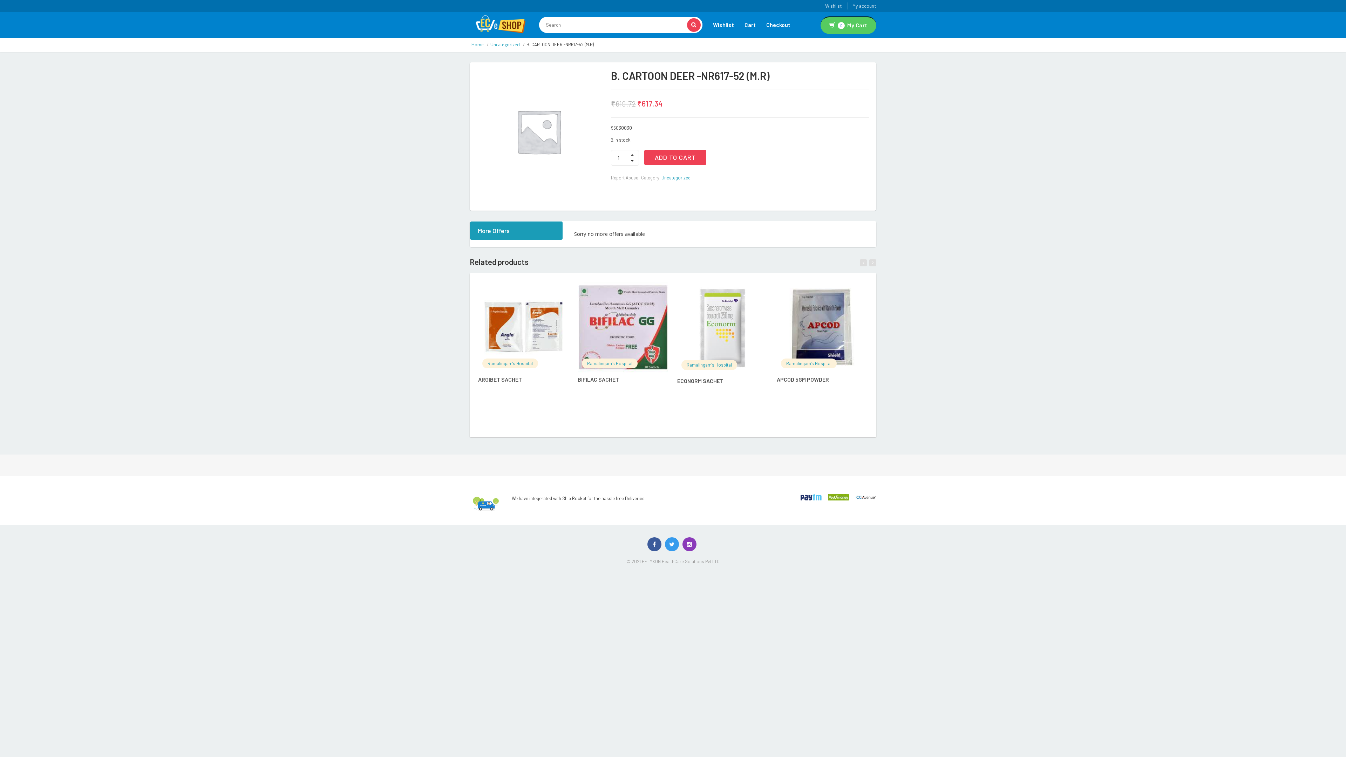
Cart (750, 24)
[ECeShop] (500, 24)
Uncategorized (505, 45)
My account (864, 6)
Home (477, 45)
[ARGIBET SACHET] (523, 327)
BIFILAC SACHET (598, 379)
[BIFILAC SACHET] (623, 327)
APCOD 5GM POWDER (803, 379)
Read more (630, 291)
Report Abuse (624, 177)
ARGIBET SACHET (500, 379)
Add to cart (675, 157)
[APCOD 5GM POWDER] (822, 327)
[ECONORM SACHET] (722, 328)
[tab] (517, 230)
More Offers (494, 230)
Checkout (778, 24)
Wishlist (833, 6)
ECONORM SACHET (700, 380)
